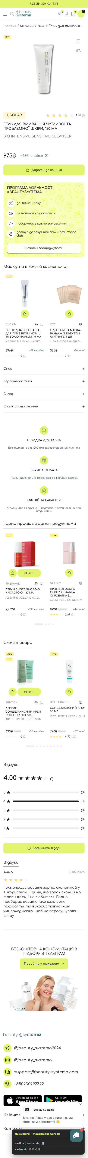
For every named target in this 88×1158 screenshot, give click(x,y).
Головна (9, 26)
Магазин (27, 26)
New (41, 26)
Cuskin (11, 324)
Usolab (14, 115)
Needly (55, 583)
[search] (12, 13)
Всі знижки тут (43, 4)
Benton (12, 702)
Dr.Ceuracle (59, 702)
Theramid (13, 583)
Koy (53, 324)
